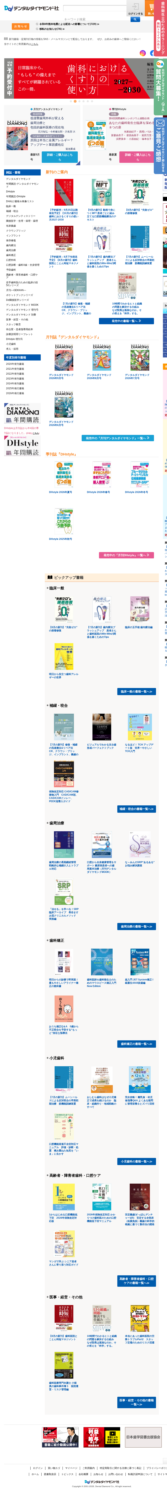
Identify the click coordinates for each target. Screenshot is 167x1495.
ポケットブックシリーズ (19, 295)
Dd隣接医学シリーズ (17, 300)
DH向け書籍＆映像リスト (20, 201)
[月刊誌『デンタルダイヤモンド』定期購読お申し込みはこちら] (22, 413)
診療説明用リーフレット (19, 334)
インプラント (13, 235)
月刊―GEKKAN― (16, 290)
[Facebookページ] (153, 53)
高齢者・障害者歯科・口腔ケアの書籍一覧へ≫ (137, 1280)
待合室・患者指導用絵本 (19, 329)
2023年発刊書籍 (15, 378)
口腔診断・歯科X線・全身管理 (23, 264)
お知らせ (98, 1474)
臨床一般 (56, 588)
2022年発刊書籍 (15, 373)
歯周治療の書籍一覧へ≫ (136, 926)
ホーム (35, 1474)
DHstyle (10, 191)
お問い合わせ (115, 1474)
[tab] (71, 101)
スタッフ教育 (13, 324)
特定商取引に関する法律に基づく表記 (120, 1468)
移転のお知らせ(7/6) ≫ (52, 29)
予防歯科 (11, 269)
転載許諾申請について (140, 1474)
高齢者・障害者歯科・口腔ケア (75, 1175)
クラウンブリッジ (16, 230)
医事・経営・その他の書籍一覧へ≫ (137, 1402)
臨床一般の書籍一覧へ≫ (136, 691)
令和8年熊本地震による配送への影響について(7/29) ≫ (69, 24)
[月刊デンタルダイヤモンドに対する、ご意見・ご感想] (160, 145)
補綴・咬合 (58, 705)
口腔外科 (11, 260)
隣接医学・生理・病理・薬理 (22, 220)
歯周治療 (56, 823)
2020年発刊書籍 (15, 364)
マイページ (71, 1468)
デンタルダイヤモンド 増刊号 (22, 309)
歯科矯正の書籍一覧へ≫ (136, 1043)
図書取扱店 (50, 1474)
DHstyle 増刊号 (14, 339)
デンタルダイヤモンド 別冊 (21, 314)
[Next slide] (153, 78)
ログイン (38, 1468)
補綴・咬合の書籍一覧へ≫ (137, 808)
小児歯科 (56, 1058)
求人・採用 (12, 348)
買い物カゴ (54, 1468)
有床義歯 (11, 225)
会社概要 (83, 1474)
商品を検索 (135, 19)
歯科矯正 (56, 940)
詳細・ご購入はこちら (60, 157)
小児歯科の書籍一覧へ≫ (136, 1161)
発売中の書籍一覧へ (124, 321)
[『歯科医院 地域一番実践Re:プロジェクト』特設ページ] (60, 1437)
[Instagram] (143, 53)
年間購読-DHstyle (15, 196)
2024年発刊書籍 (15, 383)
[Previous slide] (10, 78)
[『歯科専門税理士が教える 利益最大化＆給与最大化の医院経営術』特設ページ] (102, 1437)
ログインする (135, 13)
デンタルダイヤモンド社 (31, 8)
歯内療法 (11, 245)
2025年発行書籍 (15, 388)
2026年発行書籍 (15, 393)
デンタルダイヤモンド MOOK (22, 304)
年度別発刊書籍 (16, 357)
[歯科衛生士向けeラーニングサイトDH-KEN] (160, 28)
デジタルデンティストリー (20, 216)
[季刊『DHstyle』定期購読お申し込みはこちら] (22, 445)
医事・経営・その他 (65, 1297)
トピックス (67, 1474)
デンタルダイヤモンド (18, 179)
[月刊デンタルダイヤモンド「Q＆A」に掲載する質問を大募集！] (160, 87)
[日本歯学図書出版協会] (143, 1437)
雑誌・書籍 (13, 172)
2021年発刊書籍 (15, 368)
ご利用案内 (88, 1468)
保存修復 (11, 240)
